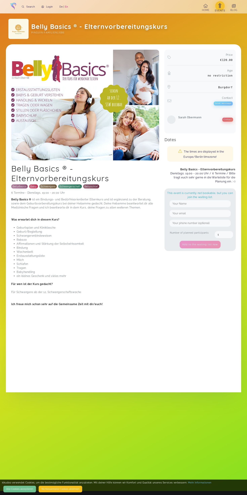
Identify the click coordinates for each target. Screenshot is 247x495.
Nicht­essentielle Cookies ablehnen (60, 489)
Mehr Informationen (199, 482)
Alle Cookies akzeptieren (19, 489)
